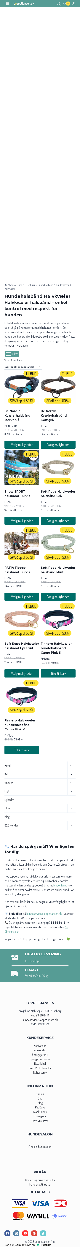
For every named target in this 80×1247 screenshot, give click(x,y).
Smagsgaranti (40, 1054)
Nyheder (9, 800)
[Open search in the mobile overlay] (58, 3)
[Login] (74, 3)
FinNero (8, 502)
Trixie (44, 426)
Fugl (6, 791)
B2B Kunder (11, 825)
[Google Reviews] (34, 1233)
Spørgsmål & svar (40, 1059)
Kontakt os (40, 1046)
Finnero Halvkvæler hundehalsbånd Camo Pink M (20, 725)
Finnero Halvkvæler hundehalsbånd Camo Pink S (56, 648)
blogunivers (59, 885)
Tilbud (7, 808)
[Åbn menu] (7, 4)
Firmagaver (40, 1116)
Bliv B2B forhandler (40, 1068)
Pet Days (40, 1107)
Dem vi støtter (40, 1121)
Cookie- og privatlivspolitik (40, 1180)
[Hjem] (5, 284)
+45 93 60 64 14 (40, 1015)
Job (40, 1098)
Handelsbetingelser (40, 1184)
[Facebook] (7, 1233)
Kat (6, 774)
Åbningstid (40, 1050)
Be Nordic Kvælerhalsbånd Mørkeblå (17, 415)
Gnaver (8, 783)
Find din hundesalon (40, 1146)
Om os (40, 1094)
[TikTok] (43, 1233)
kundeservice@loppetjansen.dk (40, 1020)
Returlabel (40, 1063)
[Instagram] (16, 1233)
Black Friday (40, 1112)
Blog (6, 817)
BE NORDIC (10, 426)
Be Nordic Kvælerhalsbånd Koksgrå (54, 415)
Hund (7, 765)
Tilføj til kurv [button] (58, 673)
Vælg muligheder (22, 444)
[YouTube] (25, 1233)
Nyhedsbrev (40, 1072)
